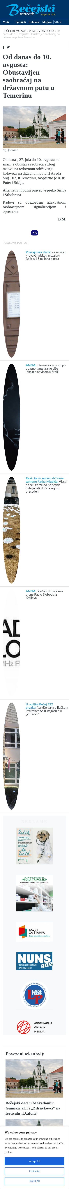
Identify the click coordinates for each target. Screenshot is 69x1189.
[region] (34, 1157)
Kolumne (34, 22)
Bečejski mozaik (14, 31)
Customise (34, 1171)
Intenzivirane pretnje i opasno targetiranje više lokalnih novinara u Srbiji (46, 368)
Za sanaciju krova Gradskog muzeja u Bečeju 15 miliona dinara (46, 255)
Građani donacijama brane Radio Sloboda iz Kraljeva (44, 594)
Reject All (34, 1181)
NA (34, 233)
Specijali (21, 22)
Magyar (47, 22)
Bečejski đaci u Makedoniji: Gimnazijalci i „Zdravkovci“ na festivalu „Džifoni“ (33, 1108)
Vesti (6, 22)
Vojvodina (46, 31)
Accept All (34, 1161)
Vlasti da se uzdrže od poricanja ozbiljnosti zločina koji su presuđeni (46, 485)
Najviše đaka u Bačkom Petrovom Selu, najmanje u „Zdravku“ (47, 709)
